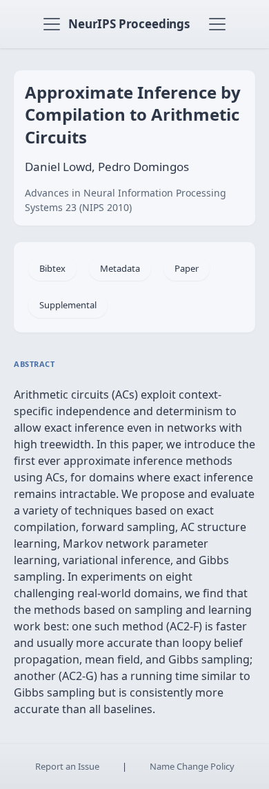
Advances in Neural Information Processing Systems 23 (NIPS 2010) (125, 200)
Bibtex (52, 268)
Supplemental (68, 305)
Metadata (120, 268)
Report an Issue (67, 766)
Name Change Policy (192, 766)
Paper (187, 268)
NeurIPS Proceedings (129, 24)
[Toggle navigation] (52, 24)
